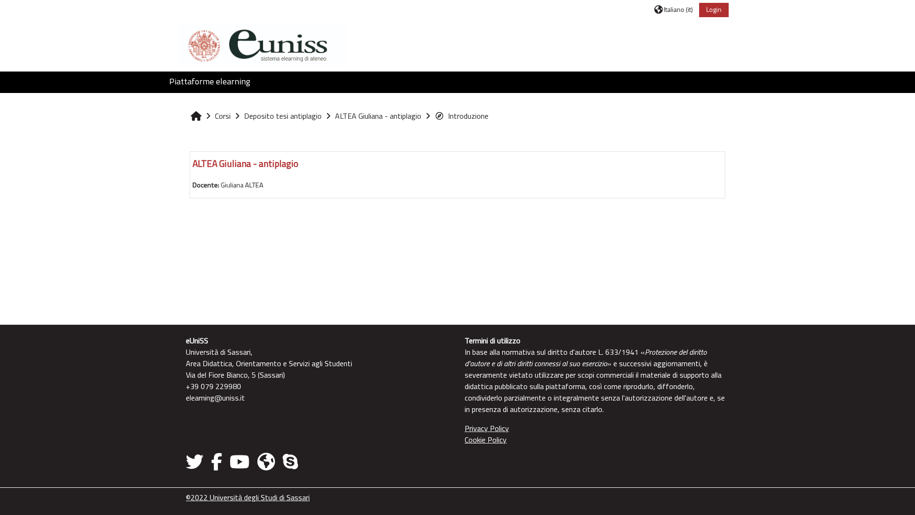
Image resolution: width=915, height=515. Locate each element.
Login (714, 9)
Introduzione (468, 116)
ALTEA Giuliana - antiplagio (245, 163)
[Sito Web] (266, 461)
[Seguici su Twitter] (196, 461)
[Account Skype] (290, 461)
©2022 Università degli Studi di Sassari (248, 497)
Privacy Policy (487, 428)
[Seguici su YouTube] (240, 461)
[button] (673, 9)
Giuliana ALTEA (242, 185)
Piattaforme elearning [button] (209, 81)
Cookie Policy (486, 439)
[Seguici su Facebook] (216, 461)
